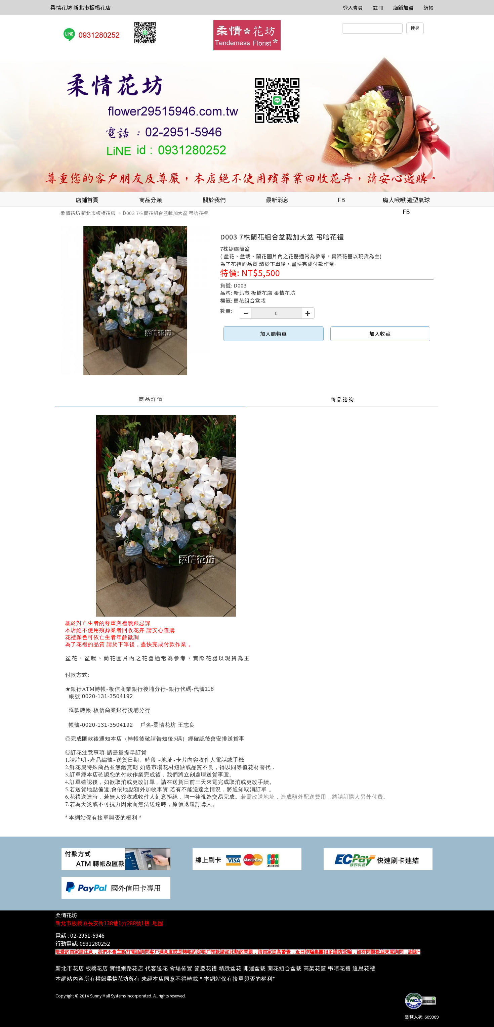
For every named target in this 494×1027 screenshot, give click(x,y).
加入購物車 (273, 333)
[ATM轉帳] (115, 858)
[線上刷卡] (247, 858)
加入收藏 (380, 333)
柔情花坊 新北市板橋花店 (80, 7)
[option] (247, 123)
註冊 (378, 7)
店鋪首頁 (87, 199)
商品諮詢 (342, 399)
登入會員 (353, 7)
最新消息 (277, 199)
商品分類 (150, 199)
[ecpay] (378, 858)
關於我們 (214, 199)
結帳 (428, 7)
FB (341, 199)
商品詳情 (151, 398)
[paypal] (115, 887)
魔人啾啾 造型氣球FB (406, 201)
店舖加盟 (403, 7)
